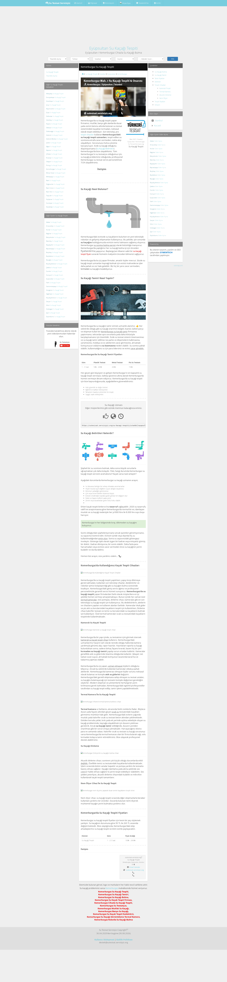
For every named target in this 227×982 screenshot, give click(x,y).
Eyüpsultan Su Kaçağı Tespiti (113, 48)
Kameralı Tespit (165, 88)
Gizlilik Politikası (124, 939)
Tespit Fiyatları (160, 101)
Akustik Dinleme (165, 95)
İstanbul (159, 120)
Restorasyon (109, 3)
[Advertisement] (113, 25)
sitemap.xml (178, 265)
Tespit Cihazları (160, 85)
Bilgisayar (93, 3)
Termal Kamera (164, 91)
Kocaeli (157, 125)
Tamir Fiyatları (159, 78)
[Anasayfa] (82, 74)
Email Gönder (134, 867)
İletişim (157, 105)
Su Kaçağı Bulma (161, 72)
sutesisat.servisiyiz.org (135, 870)
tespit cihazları (87, 134)
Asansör (79, 3)
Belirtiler (158, 82)
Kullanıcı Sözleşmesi (104, 939)
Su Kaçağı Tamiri (160, 75)
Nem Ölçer (163, 98)
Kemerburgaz (111, 888)
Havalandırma (143, 3)
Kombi (158, 3)
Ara (172, 59)
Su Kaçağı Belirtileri (105, 148)
